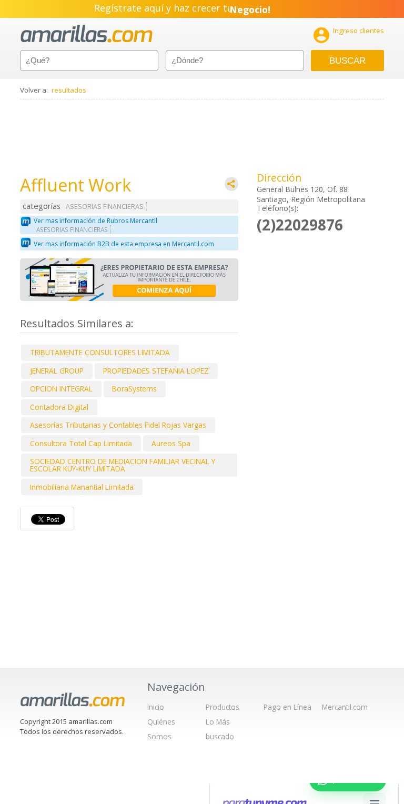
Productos (222, 707)
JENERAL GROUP (57, 371)
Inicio (155, 707)
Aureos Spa (171, 443)
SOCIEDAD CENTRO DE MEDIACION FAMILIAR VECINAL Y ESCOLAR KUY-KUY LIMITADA (122, 465)
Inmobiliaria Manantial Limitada (82, 487)
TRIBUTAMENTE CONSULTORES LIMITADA (100, 352)
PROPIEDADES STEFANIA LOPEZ (156, 371)
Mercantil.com (345, 707)
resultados (69, 90)
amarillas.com (86, 34)
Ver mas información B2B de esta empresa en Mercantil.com (124, 243)
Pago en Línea (287, 707)
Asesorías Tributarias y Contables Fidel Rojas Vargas (118, 425)
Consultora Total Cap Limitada (81, 443)
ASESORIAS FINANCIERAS (105, 206)
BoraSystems (134, 389)
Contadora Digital (59, 407)
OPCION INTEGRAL (61, 389)
